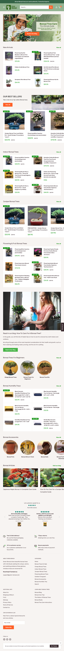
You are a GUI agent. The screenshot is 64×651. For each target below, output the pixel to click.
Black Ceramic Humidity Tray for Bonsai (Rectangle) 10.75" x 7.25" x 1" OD (22, 408)
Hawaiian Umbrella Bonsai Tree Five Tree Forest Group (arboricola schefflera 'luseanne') (51, 160)
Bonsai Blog (38, 592)
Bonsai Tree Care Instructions (43, 602)
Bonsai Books (39, 600)
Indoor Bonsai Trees (40, 569)
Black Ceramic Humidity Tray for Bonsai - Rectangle (51, 406)
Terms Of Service (8, 605)
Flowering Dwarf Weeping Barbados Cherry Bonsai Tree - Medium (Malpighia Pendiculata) (22, 278)
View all (58, 47)
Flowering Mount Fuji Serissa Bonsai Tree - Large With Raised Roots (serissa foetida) (51, 55)
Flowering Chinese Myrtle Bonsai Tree (51, 80)
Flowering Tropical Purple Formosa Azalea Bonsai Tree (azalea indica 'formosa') (51, 251)
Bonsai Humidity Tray (41, 581)
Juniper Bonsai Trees (41, 571)
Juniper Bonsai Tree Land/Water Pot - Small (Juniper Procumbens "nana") (14, 135)
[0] (60, 7)
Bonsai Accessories (40, 579)
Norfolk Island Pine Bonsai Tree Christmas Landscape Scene (51, 68)
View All (7, 104)
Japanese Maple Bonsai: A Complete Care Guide (19, 489)
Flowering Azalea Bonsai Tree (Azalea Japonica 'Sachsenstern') (51, 187)
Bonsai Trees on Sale (32, 33)
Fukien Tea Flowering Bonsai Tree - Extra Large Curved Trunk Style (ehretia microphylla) (51, 174)
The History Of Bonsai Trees (43, 597)
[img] (32, 505)
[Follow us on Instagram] (7, 639)
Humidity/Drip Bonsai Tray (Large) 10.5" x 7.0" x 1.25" (22, 420)
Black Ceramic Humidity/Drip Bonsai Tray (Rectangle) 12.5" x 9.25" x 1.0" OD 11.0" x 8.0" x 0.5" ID (22, 394)
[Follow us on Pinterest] (10, 639)
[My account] (56, 7)
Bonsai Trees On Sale (41, 564)
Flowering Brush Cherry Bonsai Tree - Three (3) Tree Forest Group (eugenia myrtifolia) (22, 174)
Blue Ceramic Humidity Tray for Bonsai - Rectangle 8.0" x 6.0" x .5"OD (51, 393)
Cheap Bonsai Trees (40, 566)
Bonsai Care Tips (39, 595)
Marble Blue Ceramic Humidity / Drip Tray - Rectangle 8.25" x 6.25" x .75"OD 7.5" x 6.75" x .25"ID (51, 422)
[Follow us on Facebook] (4, 639)
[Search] (51, 7)
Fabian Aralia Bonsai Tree (22, 67)
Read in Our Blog (10, 350)
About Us (6, 592)
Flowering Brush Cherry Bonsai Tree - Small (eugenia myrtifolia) (21, 187)
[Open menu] (4, 7)
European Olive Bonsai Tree (22, 79)
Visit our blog (57, 465)
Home (36, 561)
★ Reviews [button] (62, 327)
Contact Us (6, 607)
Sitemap (5, 600)
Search (37, 584)
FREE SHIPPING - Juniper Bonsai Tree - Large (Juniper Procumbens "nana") (37, 229)
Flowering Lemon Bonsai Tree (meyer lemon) (22, 264)
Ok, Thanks (54, 646)
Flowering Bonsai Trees (41, 574)
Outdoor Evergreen (40, 576)
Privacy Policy (7, 602)
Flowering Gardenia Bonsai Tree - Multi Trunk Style (51, 276)
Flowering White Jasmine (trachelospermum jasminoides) (37, 134)
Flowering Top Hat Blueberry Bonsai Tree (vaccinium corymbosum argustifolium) (22, 55)
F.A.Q (4, 597)
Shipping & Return (8, 595)
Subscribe (8, 627)
